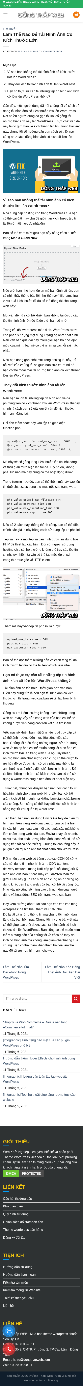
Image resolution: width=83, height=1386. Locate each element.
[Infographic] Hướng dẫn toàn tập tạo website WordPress (35, 1079)
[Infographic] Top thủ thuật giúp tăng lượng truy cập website (39, 1097)
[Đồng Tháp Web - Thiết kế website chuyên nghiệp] (41, 15)
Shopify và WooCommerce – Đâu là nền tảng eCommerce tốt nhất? (35, 1025)
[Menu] (5, 15)
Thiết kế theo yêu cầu (18, 1298)
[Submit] (76, 998)
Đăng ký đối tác (14, 1237)
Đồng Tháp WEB (42, 1375)
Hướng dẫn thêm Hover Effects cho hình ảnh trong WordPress (39, 1061)
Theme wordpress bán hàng (23, 1229)
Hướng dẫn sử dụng (17, 1267)
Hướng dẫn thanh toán (19, 1274)
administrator (52, 51)
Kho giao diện (13, 1206)
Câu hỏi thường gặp (17, 1198)
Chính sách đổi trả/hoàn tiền (23, 1222)
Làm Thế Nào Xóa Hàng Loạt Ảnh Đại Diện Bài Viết (62, 972)
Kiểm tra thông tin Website (21, 1290)
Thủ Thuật (10, 29)
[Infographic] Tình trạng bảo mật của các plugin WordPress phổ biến (36, 1042)
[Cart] (76, 14)
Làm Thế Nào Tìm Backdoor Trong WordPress (16, 972)
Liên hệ (8, 1305)
